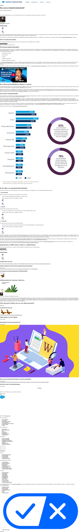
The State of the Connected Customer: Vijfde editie (29, 242)
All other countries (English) (7, 468)
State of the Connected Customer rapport (22, 95)
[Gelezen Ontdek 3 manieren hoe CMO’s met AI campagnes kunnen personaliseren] (25, 263)
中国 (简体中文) (5, 475)
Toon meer (39, 388)
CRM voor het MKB (5, 438)
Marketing (1, 5)
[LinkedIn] (41, 406)
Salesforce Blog (5, 434)
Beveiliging (4, 431)
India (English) (4, 473)
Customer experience (5, 282)
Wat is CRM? (4, 420)
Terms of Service (5, 487)
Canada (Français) (5, 457)
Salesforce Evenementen (6, 444)
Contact (3, 425)
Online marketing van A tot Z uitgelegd (8, 317)
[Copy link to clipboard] (3, 32)
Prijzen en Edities (5, 424)
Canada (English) (5, 456)
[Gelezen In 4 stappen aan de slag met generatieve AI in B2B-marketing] (18, 268)
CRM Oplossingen (5, 422)
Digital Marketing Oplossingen (7, 441)
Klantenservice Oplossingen (7, 440)
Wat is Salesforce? (5, 419)
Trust (3, 491)
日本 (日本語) (4, 474)
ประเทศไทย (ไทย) (5, 481)
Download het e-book (3, 43)
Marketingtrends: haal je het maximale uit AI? (10, 322)
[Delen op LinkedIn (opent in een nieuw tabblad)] (2, 28)
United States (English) (6, 458)
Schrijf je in (2, 305)
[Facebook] (8, 406)
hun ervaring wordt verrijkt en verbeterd (23, 238)
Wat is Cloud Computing (6, 421)
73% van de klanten (56, 98)
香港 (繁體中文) (5, 476)
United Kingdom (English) (6, 467)
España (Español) (5, 462)
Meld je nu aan (2, 393)
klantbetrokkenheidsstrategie (67, 37)
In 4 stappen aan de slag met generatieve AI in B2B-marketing (13, 271)
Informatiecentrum (5, 443)
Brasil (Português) (5, 455)
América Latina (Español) (6, 454)
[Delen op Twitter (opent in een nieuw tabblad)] (3, 30)
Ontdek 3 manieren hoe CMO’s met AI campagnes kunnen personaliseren (16, 265)
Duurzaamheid (4, 432)
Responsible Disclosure (6, 489)
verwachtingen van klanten (22, 91)
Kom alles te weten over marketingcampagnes (10, 384)
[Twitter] (24, 406)
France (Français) (5, 464)
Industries (3, 442)
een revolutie (22, 86)
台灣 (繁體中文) (5, 477)
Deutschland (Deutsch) (6, 463)
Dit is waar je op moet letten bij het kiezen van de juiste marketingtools (15, 379)
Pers (3, 430)
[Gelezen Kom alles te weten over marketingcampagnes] (24, 382)
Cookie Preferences (5, 492)
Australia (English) (5, 472)
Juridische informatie (5, 433)
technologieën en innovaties (40, 238)
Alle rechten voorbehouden (16, 484)
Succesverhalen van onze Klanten (8, 423)
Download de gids (3, 249)
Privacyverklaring (5, 488)
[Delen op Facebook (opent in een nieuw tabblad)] (2, 31)
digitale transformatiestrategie (49, 241)
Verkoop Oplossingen (6, 439)
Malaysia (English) (5, 480)
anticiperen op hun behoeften (15, 98)
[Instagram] (57, 406)
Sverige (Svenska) (5, 466)
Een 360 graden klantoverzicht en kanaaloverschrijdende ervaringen (49, 103)
